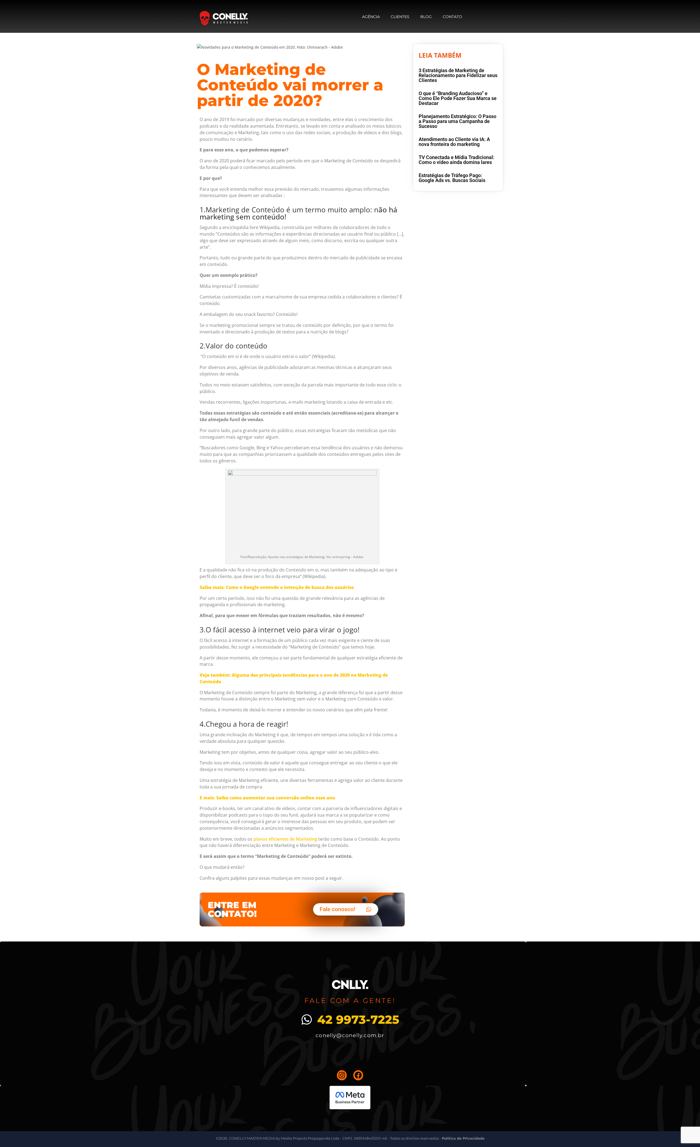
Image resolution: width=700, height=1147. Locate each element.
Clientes (400, 16)
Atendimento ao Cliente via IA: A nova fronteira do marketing (454, 141)
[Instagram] (342, 1075)
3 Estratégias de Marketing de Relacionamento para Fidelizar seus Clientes (458, 75)
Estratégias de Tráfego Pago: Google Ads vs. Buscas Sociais (452, 177)
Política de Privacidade (463, 1138)
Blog (426, 16)
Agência (371, 16)
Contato (452, 16)
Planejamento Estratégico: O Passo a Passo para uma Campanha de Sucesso (457, 121)
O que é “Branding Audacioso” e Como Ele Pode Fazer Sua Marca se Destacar (458, 98)
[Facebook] (358, 1075)
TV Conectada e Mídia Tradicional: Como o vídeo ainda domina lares (456, 159)
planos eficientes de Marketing (285, 839)
